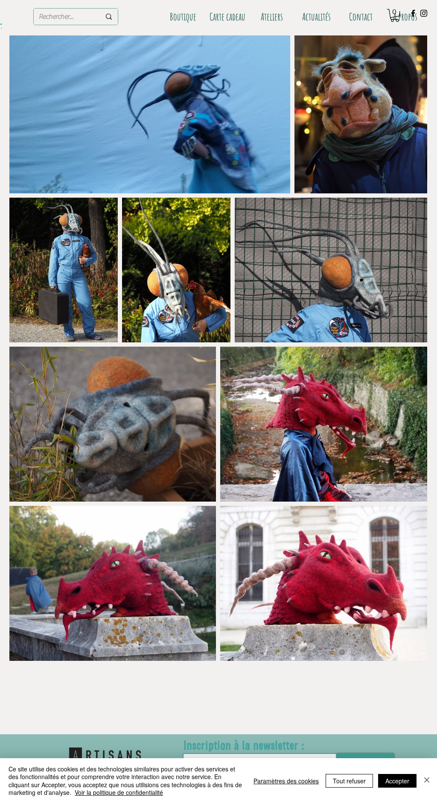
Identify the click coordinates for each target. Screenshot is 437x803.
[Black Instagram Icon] (423, 13)
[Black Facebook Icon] (413, 13)
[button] (394, 15)
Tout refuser (349, 781)
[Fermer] (427, 780)
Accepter (397, 781)
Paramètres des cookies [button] (286, 781)
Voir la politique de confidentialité (119, 792)
